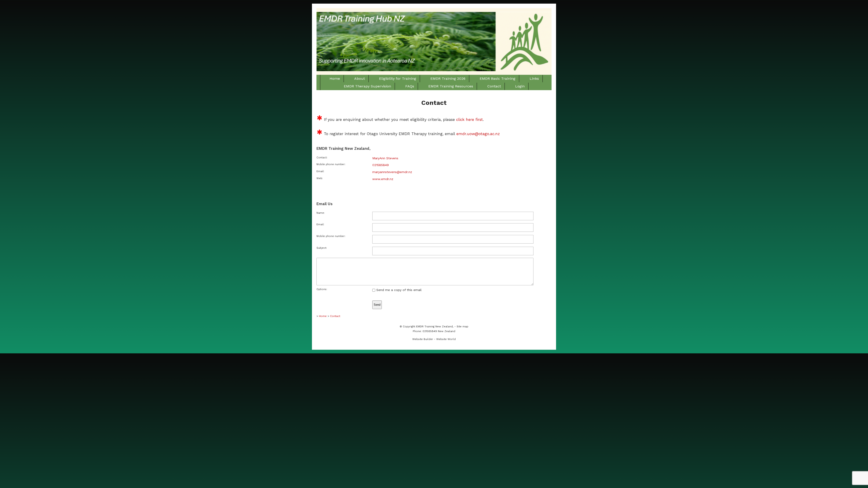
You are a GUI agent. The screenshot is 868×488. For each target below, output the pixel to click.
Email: (320, 224)
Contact (494, 86)
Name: (320, 212)
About (359, 78)
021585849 (380, 165)
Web (319, 178)
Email (319, 171)
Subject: (321, 247)
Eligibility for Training (397, 78)
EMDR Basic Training (497, 78)
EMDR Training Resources (450, 86)
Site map (462, 326)
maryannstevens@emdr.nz (392, 172)
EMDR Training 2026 (447, 78)
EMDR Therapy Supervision (367, 86)
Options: (321, 289)
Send (377, 304)
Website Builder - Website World (434, 339)
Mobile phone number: (330, 236)
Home (335, 78)
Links (534, 78)
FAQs (409, 86)
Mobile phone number (330, 164)
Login (520, 86)
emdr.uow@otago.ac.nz (478, 133)
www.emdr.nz (382, 179)
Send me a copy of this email (398, 290)
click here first (469, 119)
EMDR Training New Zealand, (434, 326)
